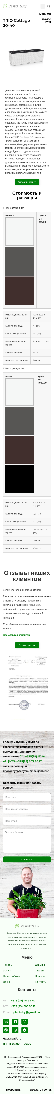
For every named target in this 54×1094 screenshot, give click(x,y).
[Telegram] (24, 1030)
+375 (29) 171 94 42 (23, 1000)
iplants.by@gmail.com (27, 1012)
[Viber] (6, 1030)
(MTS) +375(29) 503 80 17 (25, 761)
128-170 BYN (46, 21)
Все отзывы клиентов (16, 635)
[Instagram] (24, 1022)
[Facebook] (15, 1022)
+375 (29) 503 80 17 (23, 1006)
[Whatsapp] (15, 1030)
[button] (42, 6)
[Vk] (6, 1022)
